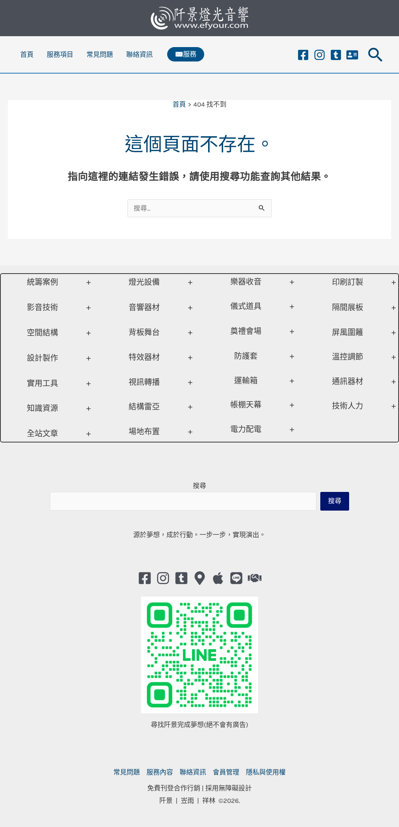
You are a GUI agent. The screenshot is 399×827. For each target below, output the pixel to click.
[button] (185, 54)
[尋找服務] (254, 578)
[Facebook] (303, 55)
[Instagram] (319, 55)
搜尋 (199, 486)
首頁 (27, 54)
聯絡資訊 (139, 54)
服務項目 (60, 54)
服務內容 (160, 772)
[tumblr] (336, 55)
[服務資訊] (352, 55)
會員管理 (226, 772)
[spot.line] (236, 578)
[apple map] (218, 578)
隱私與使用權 (266, 772)
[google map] (200, 578)
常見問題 (100, 54)
